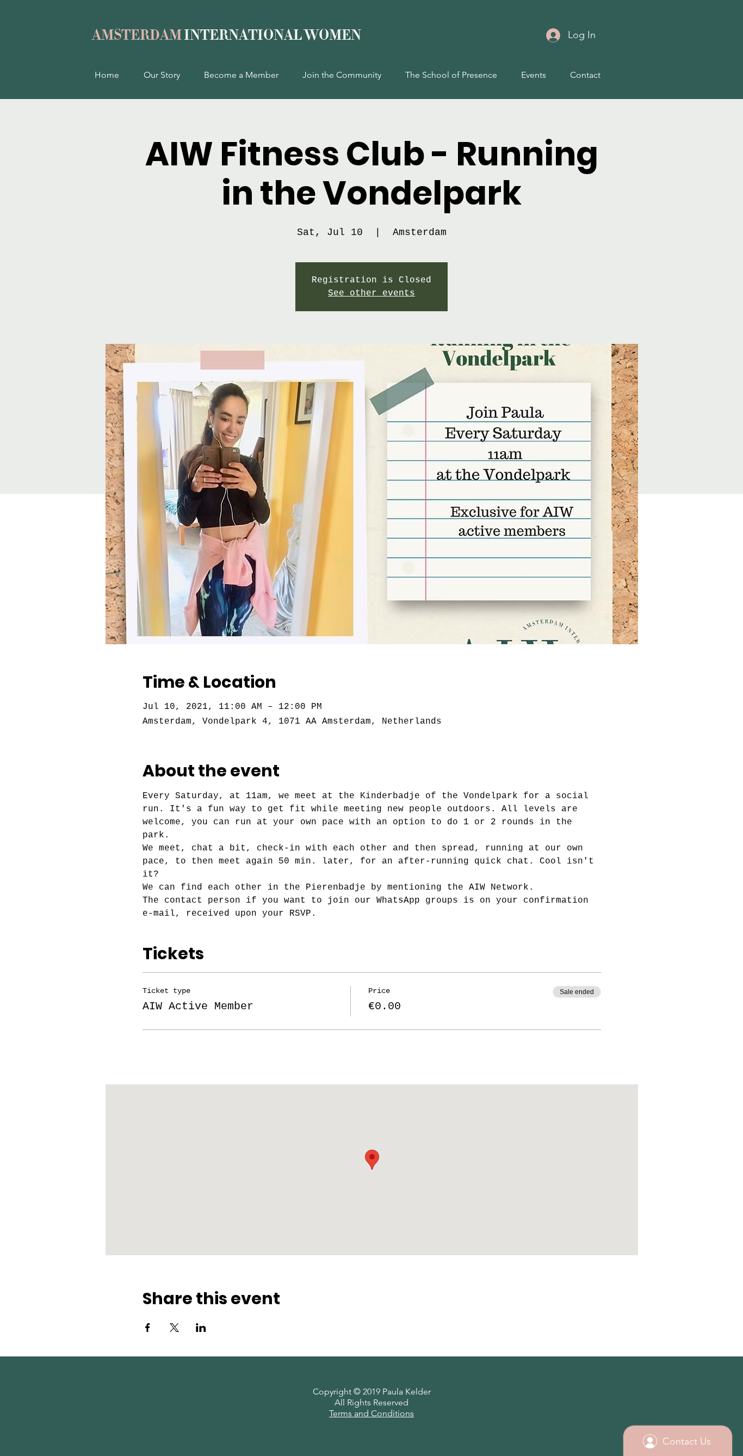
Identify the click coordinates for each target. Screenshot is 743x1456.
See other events (371, 293)
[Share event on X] (174, 1327)
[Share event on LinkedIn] (201, 1327)
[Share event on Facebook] (148, 1327)
